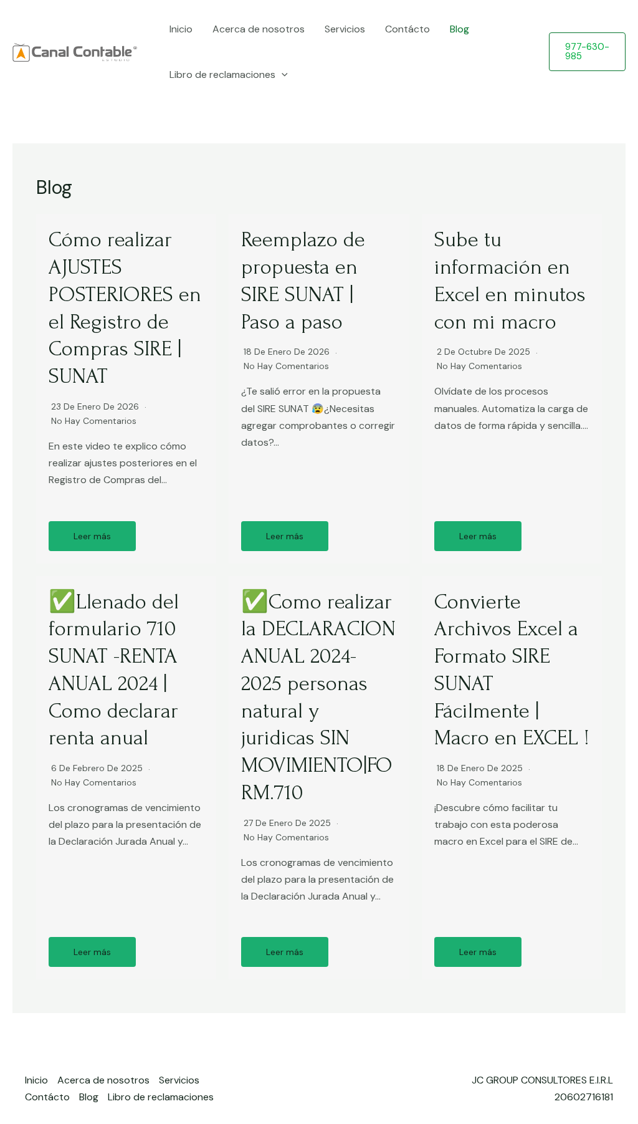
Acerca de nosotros (258, 29)
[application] (281, 74)
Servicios (345, 29)
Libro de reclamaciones (222, 74)
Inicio (181, 29)
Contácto (407, 29)
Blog (459, 29)
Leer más (92, 536)
